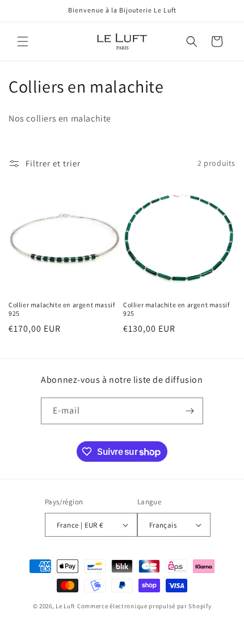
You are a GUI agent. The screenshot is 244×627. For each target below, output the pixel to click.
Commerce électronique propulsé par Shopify (144, 606)
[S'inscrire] (190, 411)
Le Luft (65, 606)
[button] (22, 41)
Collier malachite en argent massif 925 (62, 309)
